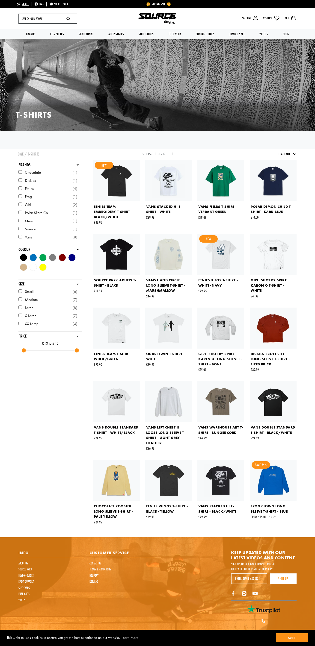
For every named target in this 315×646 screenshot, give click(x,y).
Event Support (26, 581)
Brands (31, 34)
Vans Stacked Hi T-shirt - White (164, 209)
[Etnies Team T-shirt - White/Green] (116, 328)
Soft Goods (146, 34)
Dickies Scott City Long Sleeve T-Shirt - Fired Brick (270, 359)
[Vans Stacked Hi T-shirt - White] (168, 180)
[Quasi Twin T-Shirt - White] (168, 328)
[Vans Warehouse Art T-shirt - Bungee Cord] (220, 401)
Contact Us (95, 563)
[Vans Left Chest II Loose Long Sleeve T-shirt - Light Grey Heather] (168, 401)
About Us (23, 563)
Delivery (93, 575)
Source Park (25, 569)
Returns (93, 581)
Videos (263, 34)
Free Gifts (24, 593)
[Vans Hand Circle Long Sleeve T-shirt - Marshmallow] (168, 254)
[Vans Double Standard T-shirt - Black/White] (273, 401)
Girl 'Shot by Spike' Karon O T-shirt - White (269, 285)
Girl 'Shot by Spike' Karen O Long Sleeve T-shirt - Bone (220, 359)
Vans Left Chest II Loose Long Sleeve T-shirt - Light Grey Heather (165, 435)
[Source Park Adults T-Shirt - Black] (116, 254)
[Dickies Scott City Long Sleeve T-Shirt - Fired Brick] (273, 328)
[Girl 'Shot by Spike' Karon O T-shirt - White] (273, 254)
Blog (286, 34)
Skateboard (86, 34)
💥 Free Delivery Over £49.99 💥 (158, 4)
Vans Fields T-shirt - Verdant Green (217, 209)
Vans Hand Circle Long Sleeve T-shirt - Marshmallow (165, 285)
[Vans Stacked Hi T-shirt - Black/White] (220, 480)
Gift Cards (24, 587)
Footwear (175, 34)
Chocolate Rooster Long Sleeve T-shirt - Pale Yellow (113, 511)
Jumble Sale (237, 34)
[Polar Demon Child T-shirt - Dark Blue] (273, 180)
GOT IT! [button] (292, 638)
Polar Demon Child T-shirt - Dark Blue (271, 209)
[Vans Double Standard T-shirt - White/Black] (116, 401)
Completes (57, 34)
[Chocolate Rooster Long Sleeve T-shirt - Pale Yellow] (116, 480)
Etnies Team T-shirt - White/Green (113, 356)
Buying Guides (205, 34)
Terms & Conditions (100, 569)
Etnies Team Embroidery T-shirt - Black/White (113, 211)
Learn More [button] (130, 637)
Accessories (116, 34)
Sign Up (283, 578)
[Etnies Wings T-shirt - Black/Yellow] (168, 480)
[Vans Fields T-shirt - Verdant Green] (220, 180)
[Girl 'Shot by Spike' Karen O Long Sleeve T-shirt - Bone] (220, 328)
